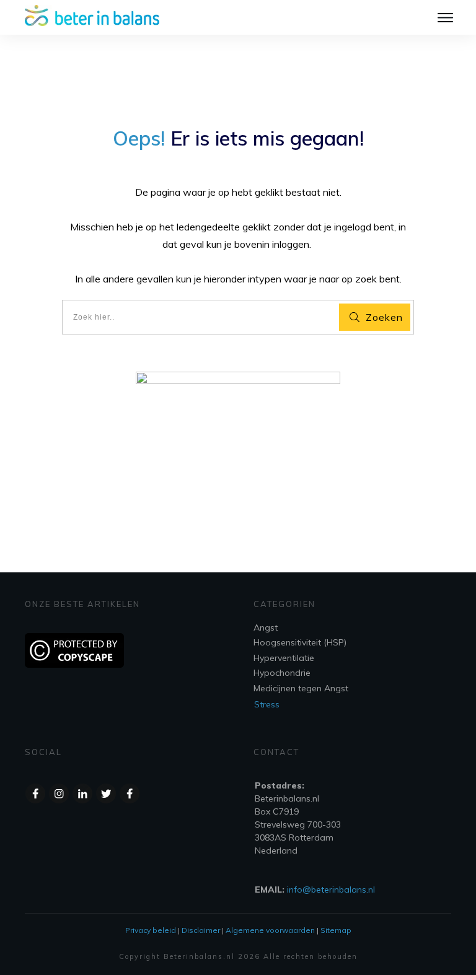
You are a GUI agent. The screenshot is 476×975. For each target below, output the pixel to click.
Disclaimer (201, 930)
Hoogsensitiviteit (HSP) (299, 642)
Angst (265, 627)
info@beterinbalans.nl (331, 889)
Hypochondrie (282, 672)
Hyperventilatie (283, 657)
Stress (267, 704)
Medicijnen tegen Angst (300, 688)
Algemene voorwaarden (270, 930)
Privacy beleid (150, 930)
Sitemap (335, 930)
